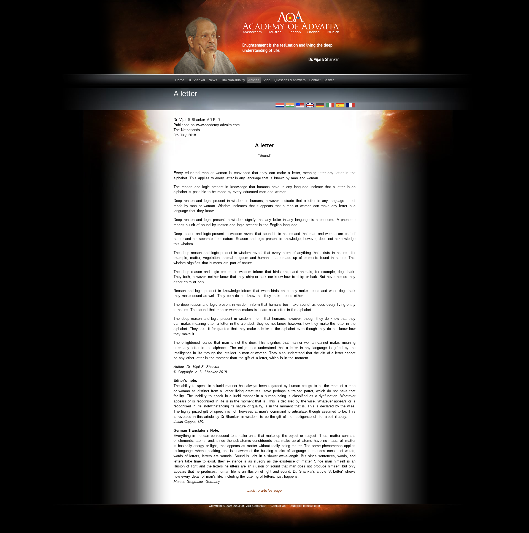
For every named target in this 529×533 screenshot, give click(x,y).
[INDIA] (290, 105)
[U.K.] (310, 105)
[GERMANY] (320, 105)
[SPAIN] (340, 105)
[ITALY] (330, 105)
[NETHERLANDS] (280, 105)
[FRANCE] (350, 105)
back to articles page (264, 490)
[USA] (300, 105)
